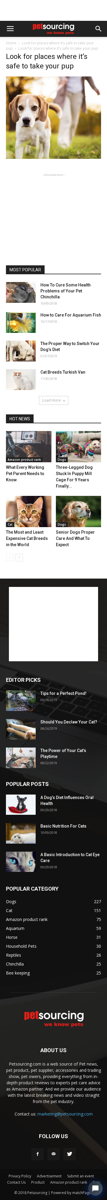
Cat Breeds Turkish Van (62, 372)
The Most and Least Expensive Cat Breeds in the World (27, 538)
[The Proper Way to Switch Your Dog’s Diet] (21, 351)
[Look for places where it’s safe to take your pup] (53, 157)
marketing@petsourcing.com (65, 1114)
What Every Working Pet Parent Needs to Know (25, 473)
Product (38, 1182)
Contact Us (16, 1182)
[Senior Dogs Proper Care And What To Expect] (78, 511)
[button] (98, 29)
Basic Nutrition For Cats (63, 826)
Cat (10, 524)
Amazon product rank (24, 460)
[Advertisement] (53, 10)
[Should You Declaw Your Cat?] (21, 729)
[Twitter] (69, 1154)
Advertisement (49, 1176)
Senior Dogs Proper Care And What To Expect (75, 538)
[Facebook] (37, 1154)
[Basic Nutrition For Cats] (21, 833)
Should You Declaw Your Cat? (68, 722)
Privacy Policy (20, 1176)
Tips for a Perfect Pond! (63, 693)
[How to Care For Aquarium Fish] (21, 322)
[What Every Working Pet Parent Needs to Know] (28, 446)
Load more (51, 400)
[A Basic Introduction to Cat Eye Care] (21, 862)
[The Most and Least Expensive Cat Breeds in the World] (28, 511)
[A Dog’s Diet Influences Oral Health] (21, 805)
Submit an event (80, 1176)
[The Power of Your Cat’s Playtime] (21, 758)
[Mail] (53, 1154)
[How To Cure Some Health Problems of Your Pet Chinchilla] (21, 292)
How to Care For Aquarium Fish (70, 315)
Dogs (62, 460)
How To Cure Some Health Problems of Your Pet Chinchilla (65, 291)
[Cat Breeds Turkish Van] (21, 379)
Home (11, 43)
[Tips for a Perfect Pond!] (21, 700)
